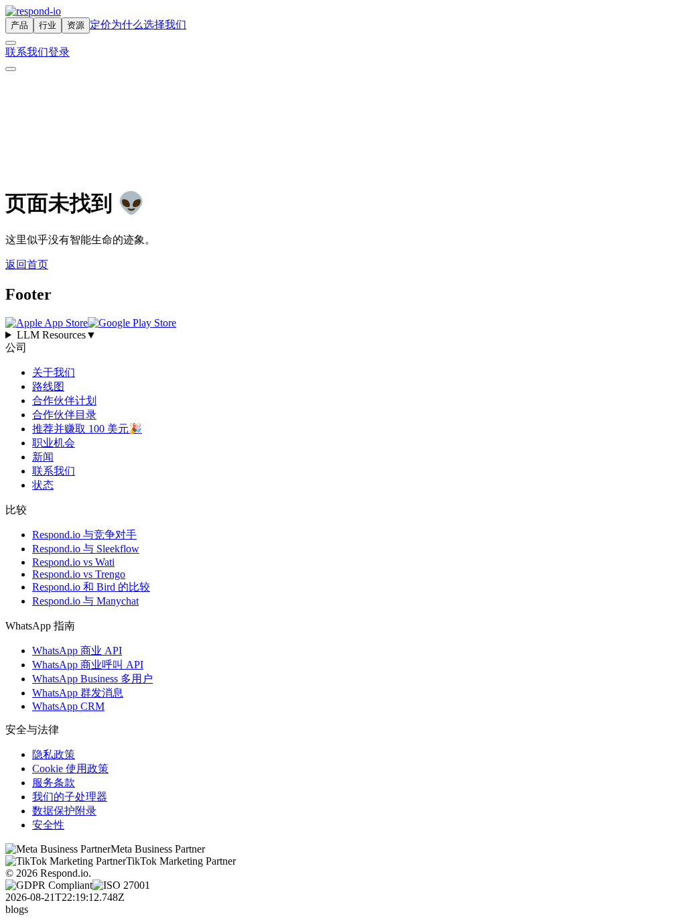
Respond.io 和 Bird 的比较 (91, 587)
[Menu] (10, 69)
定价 (100, 24)
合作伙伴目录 (64, 414)
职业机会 (53, 442)
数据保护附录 (64, 810)
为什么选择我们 (148, 24)
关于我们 (53, 372)
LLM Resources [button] (56, 335)
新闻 (43, 457)
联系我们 (26, 52)
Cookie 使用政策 (70, 768)
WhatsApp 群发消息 (77, 692)
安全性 (48, 825)
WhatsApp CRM (68, 706)
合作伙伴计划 (64, 400)
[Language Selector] (10, 43)
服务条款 (53, 782)
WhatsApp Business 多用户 (92, 678)
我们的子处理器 (69, 796)
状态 (43, 485)
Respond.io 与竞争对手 (84, 534)
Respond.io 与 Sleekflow (85, 548)
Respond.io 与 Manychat (85, 601)
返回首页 (26, 264)
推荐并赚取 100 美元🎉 (87, 428)
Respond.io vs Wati (73, 562)
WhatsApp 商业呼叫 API (87, 664)
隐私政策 (53, 754)
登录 (59, 52)
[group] (343, 335)
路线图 (48, 386)
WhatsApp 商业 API (77, 650)
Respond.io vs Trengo (78, 574)
